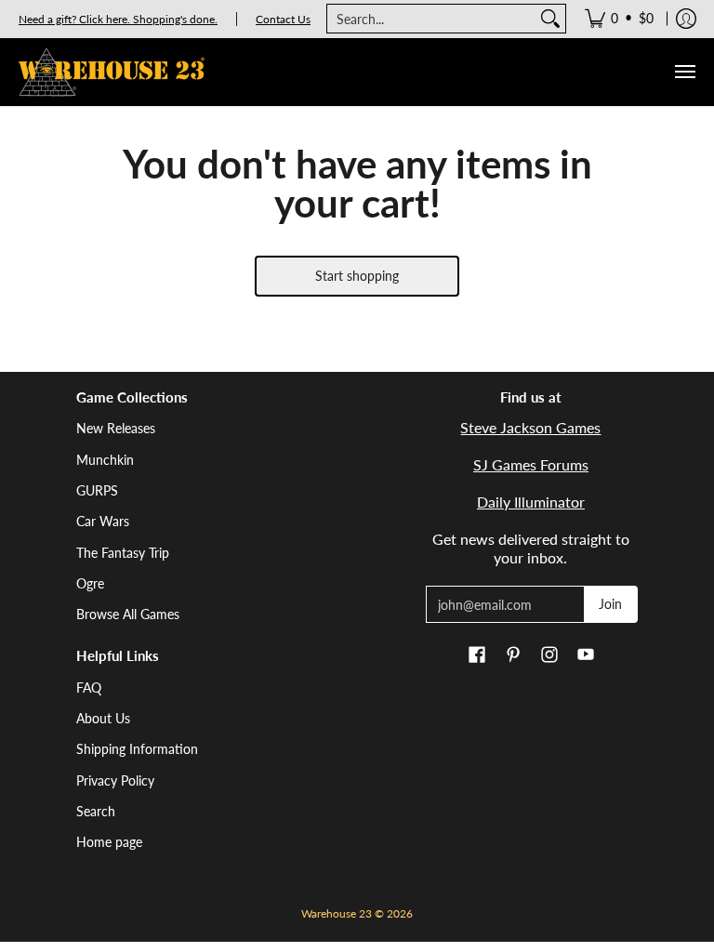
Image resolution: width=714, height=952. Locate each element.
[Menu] (684, 72)
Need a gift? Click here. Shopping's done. (118, 19)
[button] (477, 655)
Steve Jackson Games (530, 427)
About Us (103, 718)
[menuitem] (619, 18)
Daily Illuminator (531, 501)
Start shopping (357, 276)
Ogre (90, 583)
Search (95, 811)
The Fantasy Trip (122, 553)
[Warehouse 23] (112, 72)
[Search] (550, 19)
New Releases (115, 428)
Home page (109, 842)
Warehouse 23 (336, 913)
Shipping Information (137, 749)
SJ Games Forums (530, 464)
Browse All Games (127, 614)
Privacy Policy (115, 780)
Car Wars (102, 521)
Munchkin (105, 460)
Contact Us (283, 19)
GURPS (97, 490)
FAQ (88, 687)
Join (610, 604)
